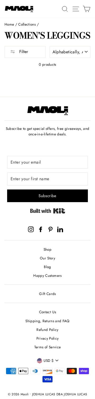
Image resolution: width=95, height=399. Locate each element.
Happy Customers (47, 275)
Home (9, 24)
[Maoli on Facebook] (41, 229)
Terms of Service (47, 347)
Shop (47, 249)
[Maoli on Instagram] (31, 229)
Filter (23, 52)
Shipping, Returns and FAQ (47, 321)
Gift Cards (47, 293)
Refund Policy (47, 329)
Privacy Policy (47, 338)
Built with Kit (47, 211)
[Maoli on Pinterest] (50, 229)
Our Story (47, 258)
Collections (27, 24)
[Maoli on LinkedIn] (60, 229)
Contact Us (47, 312)
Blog (47, 266)
